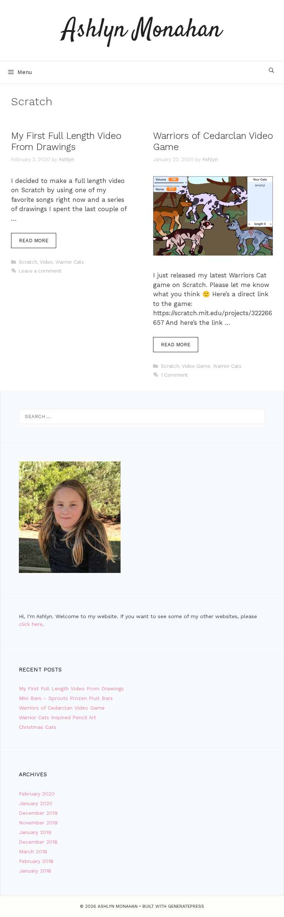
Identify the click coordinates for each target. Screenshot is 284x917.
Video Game (196, 366)
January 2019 (35, 832)
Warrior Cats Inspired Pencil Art (57, 717)
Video (46, 262)
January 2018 (35, 871)
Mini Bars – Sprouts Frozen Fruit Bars (66, 698)
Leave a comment (40, 271)
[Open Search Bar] (271, 70)
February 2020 (37, 794)
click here (31, 624)
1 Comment (174, 375)
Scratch (28, 262)
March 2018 (33, 851)
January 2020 (36, 803)
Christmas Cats (37, 727)
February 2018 (36, 861)
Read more (33, 240)
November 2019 (38, 823)
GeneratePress (186, 906)
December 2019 (38, 813)
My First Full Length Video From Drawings (66, 141)
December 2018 (38, 842)
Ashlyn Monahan (142, 30)
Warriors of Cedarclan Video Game (62, 708)
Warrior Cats (69, 262)
